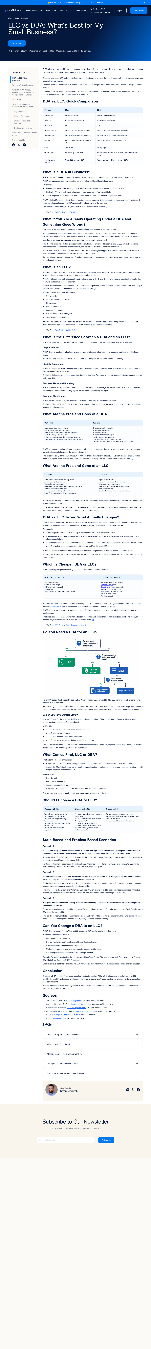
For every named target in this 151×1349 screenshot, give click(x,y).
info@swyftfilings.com (101, 12)
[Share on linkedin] (13, 145)
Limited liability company (81, 1004)
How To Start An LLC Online (66, 330)
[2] (102, 510)
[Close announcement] (144, 3)
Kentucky (136, 603)
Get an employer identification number (65, 1014)
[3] (114, 606)
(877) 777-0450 (99, 8)
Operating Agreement (108, 587)
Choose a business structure (86, 1011)
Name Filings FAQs (74, 1000)
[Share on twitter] (19, 145)
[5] (64, 781)
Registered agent (107, 585)
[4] (93, 619)
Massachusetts (55, 606)
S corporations (56, 1018)
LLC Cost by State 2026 (76, 1007)
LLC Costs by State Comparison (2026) (70, 625)
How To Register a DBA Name (67, 212)
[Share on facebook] (24, 145)
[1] (132, 458)
